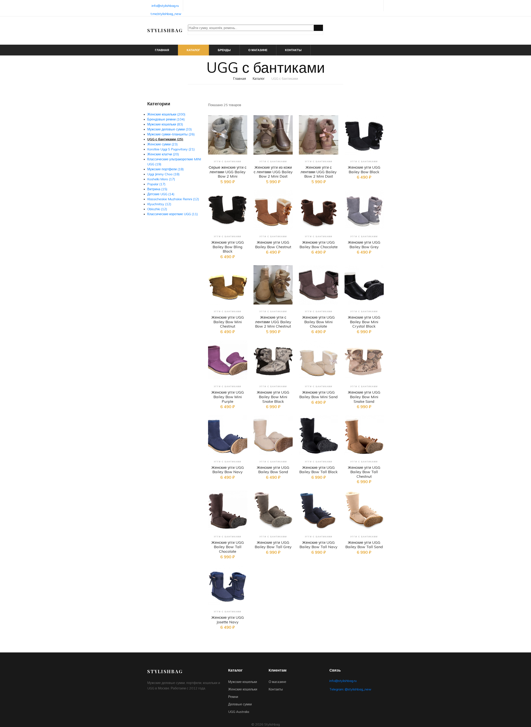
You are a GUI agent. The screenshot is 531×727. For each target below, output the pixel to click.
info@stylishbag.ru (165, 6)
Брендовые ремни (166, 119)
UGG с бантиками (165, 139)
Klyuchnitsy (159, 204)
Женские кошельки (166, 114)
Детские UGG (160, 194)
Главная (162, 50)
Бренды (224, 50)
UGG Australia (238, 712)
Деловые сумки (240, 704)
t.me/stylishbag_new (166, 14)
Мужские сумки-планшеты (171, 134)
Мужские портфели (165, 169)
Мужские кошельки (165, 124)
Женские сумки (162, 144)
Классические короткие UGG (172, 214)
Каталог (193, 50)
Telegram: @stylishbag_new (350, 689)
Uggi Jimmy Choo (163, 174)
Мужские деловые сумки (169, 129)
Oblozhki (157, 209)
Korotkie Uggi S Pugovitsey (171, 149)
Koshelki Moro (161, 179)
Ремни (233, 697)
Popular (156, 184)
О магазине (257, 50)
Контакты (293, 50)
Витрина (157, 189)
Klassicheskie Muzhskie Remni (173, 199)
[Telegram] (378, 6)
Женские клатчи (163, 154)
